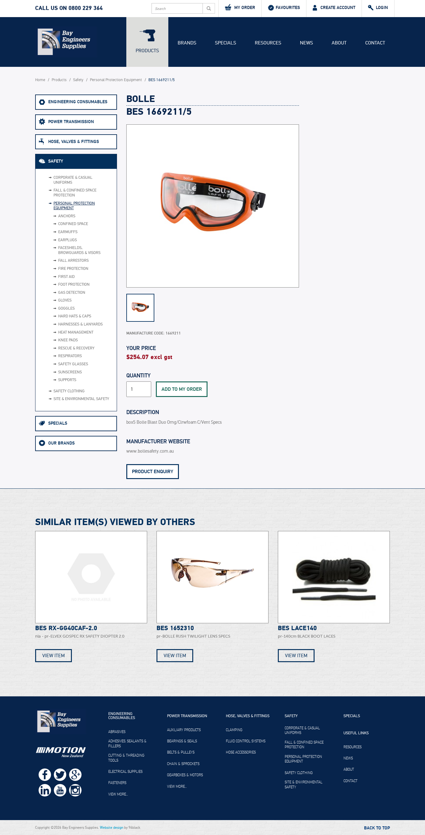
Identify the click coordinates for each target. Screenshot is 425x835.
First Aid (66, 276)
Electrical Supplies (125, 771)
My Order (244, 7)
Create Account (337, 7)
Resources (268, 43)
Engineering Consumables (77, 101)
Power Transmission (71, 121)
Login (382, 7)
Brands (187, 43)
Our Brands (61, 443)
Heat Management (75, 332)
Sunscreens (70, 372)
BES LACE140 (297, 628)
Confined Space (73, 224)
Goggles (66, 308)
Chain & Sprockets (183, 764)
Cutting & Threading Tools (126, 758)
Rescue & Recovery (76, 348)
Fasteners (117, 783)
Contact (375, 43)
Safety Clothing (69, 391)
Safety (78, 80)
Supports (67, 380)
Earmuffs (67, 232)
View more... (118, 794)
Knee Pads (68, 340)
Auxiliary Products (184, 730)
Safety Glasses (73, 364)
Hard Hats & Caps (74, 316)
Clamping (234, 730)
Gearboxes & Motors (185, 775)
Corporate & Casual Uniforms (73, 180)
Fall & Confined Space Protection (75, 193)
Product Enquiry (152, 471)
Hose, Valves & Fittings (73, 141)
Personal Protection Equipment (116, 80)
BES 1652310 (175, 628)
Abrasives (116, 732)
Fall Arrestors (73, 260)
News (306, 43)
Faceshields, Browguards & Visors (79, 250)
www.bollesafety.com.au (150, 451)
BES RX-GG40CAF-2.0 (66, 628)
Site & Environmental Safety (81, 399)
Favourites (288, 7)
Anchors (66, 216)
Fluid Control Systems (245, 741)
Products (147, 51)
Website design (111, 827)
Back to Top (377, 828)
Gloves (65, 300)
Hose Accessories (241, 752)
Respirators (70, 356)
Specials (225, 43)
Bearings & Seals (182, 741)
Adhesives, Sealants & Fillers (127, 743)
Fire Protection (73, 268)
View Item (53, 656)
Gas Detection (71, 292)
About (339, 43)
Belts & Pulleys (180, 752)
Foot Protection (74, 284)
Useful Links (356, 733)
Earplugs (67, 240)
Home (40, 80)
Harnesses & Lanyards (80, 324)
